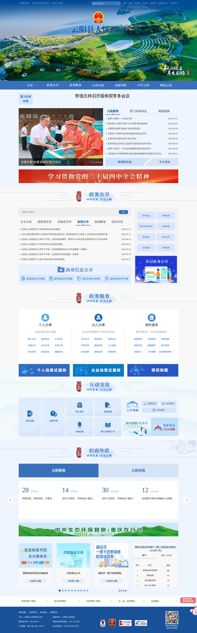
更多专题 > (123, 591)
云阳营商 (58, 470)
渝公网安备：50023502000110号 (65, 626)
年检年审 (85, 345)
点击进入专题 (35, 581)
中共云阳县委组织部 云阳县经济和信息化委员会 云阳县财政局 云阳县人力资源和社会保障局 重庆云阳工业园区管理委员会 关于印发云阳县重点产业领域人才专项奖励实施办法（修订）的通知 (66, 234)
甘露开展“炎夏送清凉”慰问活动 (122, 138)
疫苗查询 (138, 345)
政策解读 (100, 221)
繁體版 (153, 3)
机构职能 (166, 216)
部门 (144, 555)
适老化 (145, 3)
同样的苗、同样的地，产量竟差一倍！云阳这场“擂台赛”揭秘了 (38, 498)
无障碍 (137, 3)
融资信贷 (98, 352)
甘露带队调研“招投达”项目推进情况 (124, 128)
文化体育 (32, 352)
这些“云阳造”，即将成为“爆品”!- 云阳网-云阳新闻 (78, 498)
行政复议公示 (73, 573)
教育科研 (45, 339)
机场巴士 (138, 352)
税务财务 (98, 345)
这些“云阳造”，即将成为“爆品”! (118, 498)
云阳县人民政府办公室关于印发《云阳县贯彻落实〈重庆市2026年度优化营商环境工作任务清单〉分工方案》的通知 (66, 239)
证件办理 (45, 345)
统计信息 (166, 237)
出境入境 (59, 345)
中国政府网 (24, 3)
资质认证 (112, 339)
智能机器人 (163, 3)
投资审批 (112, 352)
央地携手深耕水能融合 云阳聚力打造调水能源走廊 (158, 498)
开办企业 (85, 339)
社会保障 (85, 352)
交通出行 (32, 345)
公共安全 (59, 339)
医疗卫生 (32, 339)
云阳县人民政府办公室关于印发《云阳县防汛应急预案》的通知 (50, 254)
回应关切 (117, 221)
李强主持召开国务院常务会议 (102, 96)
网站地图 (22, 612)
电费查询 (138, 339)
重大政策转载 (25, 99)
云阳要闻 (112, 111)
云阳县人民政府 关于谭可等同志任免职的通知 (42, 244)
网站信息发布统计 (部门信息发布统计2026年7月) (155, 549)
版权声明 (33, 612)
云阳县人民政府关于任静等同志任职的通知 (40, 229)
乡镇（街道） (167, 555)
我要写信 (54, 612)
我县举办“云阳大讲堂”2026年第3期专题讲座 (128, 123)
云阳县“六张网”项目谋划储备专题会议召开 (127, 133)
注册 (130, 3)
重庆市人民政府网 (40, 3)
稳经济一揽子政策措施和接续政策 (111, 573)
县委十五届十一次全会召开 (120, 118)
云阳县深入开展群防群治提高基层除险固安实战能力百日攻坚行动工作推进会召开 (136, 153)
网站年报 (166, 226)
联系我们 (44, 612)
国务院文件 (45, 221)
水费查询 (152, 339)
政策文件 (83, 221)
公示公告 (26, 221)
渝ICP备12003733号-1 (35, 626)
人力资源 (112, 345)
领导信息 (146, 216)
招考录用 (166, 248)
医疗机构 (165, 345)
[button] (92, 162)
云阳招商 (138, 470)
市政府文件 (64, 221)
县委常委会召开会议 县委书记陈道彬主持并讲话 (129, 143)
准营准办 (98, 339)
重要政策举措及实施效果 (35, 573)
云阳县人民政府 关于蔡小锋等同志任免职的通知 (43, 259)
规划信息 (146, 237)
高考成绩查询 (165, 352)
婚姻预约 (152, 345)
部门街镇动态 (138, 111)
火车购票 (152, 352)
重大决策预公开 (146, 226)
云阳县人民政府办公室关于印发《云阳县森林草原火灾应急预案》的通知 (54, 249)
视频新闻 (164, 111)
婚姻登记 (59, 352)
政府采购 (146, 248)
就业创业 (45, 352)
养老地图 (165, 339)
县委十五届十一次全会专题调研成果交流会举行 (129, 148)
